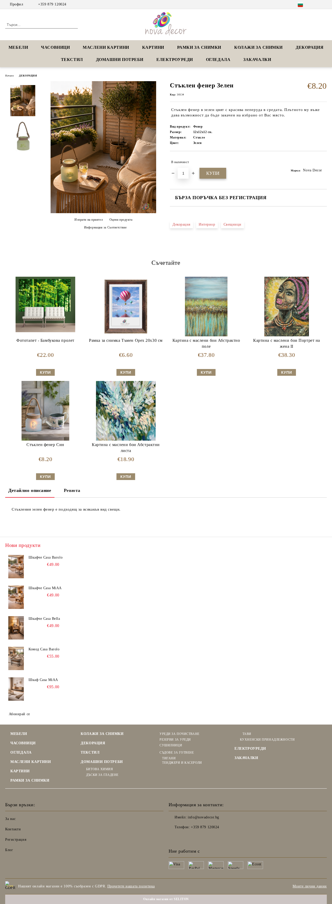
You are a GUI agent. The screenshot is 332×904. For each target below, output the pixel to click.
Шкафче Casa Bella (44, 619)
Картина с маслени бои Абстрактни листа (126, 447)
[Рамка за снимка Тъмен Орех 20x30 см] (126, 306)
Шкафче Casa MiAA (45, 588)
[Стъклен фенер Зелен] (103, 212)
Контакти (13, 829)
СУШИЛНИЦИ (171, 745)
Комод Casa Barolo (44, 649)
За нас (10, 819)
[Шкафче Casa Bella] (16, 627)
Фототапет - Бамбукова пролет (45, 340)
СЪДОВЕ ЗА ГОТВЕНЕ (177, 752)
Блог (9, 850)
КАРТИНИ (153, 47)
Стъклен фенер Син (45, 444)
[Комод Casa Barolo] (16, 658)
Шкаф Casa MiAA (43, 680)
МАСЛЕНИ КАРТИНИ (106, 47)
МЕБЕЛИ (18, 47)
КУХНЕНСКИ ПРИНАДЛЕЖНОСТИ (267, 739)
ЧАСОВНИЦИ (55, 47)
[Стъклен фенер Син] (45, 411)
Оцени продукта (120, 219)
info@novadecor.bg (203, 817)
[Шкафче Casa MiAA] (16, 597)
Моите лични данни (310, 886)
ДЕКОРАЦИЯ (309, 47)
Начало (9, 75)
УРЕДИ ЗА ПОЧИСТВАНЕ (179, 734)
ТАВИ (247, 734)
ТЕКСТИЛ (72, 59)
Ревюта (72, 490)
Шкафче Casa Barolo (46, 557)
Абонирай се (19, 714)
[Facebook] (316, 4)
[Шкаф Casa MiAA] (16, 689)
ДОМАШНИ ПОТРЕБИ (119, 59)
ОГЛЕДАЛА (218, 59)
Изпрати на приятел (88, 219)
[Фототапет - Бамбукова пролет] (45, 304)
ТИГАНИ (169, 758)
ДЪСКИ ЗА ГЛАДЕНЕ (102, 775)
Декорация (181, 224)
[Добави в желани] (323, 162)
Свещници (232, 224)
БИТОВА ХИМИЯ (99, 769)
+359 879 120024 (52, 4)
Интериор (207, 224)
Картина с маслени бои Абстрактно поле (206, 343)
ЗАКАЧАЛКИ (257, 59)
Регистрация (15, 840)
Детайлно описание (29, 490)
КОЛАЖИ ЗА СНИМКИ (258, 47)
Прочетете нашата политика (131, 886)
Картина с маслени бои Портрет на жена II (286, 343)
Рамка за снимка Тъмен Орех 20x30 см (126, 340)
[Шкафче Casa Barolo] (16, 566)
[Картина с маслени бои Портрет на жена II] (286, 306)
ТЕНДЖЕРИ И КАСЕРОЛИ (182, 762)
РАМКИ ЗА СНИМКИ (29, 780)
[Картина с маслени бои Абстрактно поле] (206, 306)
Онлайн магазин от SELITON (166, 899)
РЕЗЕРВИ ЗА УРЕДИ (175, 739)
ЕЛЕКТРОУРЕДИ (174, 59)
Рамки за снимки (199, 47)
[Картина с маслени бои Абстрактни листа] (126, 411)
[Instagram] (324, 4)
